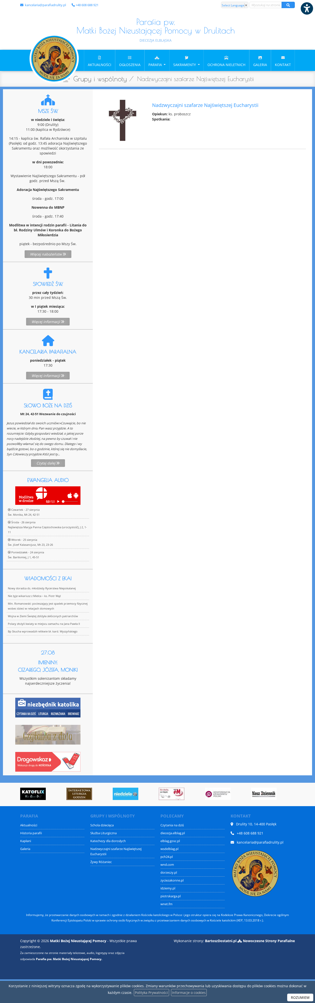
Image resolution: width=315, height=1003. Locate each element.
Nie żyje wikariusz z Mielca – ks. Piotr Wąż (34, 596)
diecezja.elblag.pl (172, 833)
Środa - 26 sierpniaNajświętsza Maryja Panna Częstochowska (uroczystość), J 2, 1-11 (47, 527)
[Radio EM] (171, 794)
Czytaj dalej (46, 463)
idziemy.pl (167, 888)
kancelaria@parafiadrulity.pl (45, 5)
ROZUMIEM (300, 997)
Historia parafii (31, 833)
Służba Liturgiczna (103, 833)
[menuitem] (99, 60)
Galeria (260, 64)
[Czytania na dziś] (47, 734)
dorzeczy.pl (168, 872)
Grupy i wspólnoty (100, 79)
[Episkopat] (218, 794)
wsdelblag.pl (169, 849)
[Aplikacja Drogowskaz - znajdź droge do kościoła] (47, 761)
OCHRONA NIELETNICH (226, 64)
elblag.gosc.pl (170, 841)
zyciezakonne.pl (172, 880)
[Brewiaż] (79, 794)
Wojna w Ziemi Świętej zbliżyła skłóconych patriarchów (43, 616)
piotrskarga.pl (170, 896)
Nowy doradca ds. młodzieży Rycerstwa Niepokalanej (42, 588)
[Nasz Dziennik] (264, 794)
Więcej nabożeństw (46, 254)
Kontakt (283, 64)
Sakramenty (185, 64)
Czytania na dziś (172, 825)
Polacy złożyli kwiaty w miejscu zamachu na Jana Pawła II (44, 624)
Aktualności (99, 64)
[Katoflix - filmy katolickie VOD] (33, 794)
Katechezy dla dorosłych (108, 841)
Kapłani (25, 841)
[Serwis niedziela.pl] (125, 794)
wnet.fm (166, 904)
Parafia (155, 64)
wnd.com (167, 865)
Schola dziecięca (102, 825)
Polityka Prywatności (151, 992)
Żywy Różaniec (101, 862)
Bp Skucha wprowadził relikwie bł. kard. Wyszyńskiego (43, 631)
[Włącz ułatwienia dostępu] (307, 8)
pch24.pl (166, 857)
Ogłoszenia (130, 64)
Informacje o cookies (189, 992)
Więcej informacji (46, 321)
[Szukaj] (288, 5)
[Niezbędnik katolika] (47, 707)
